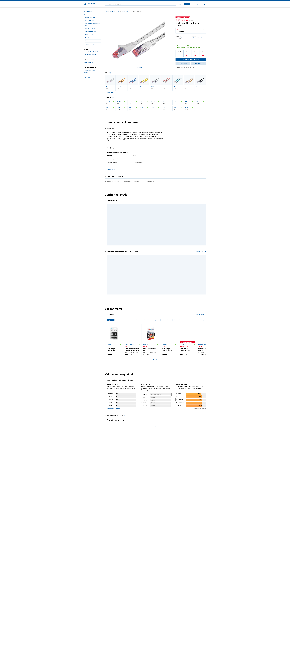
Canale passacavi (129, 346)
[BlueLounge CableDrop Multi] (187, 342)
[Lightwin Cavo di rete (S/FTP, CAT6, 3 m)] (151, 218)
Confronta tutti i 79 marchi (114, 410)
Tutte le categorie (88, 11)
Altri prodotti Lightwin (198, 37)
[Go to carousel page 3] (155, 245)
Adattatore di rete (90, 28)
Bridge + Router (89, 34)
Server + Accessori (90, 41)
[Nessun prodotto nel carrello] (205, 4)
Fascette (145, 346)
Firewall (86, 72)
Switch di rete (87, 77)
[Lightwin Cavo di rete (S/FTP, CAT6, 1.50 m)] (132, 218)
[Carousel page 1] (153, 245)
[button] (204, 30)
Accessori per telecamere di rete (92, 24)
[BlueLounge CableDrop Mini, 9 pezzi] (169, 342)
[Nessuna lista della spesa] (201, 4)
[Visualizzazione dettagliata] (121, 401)
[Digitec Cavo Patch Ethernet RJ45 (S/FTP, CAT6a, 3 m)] (206, 274)
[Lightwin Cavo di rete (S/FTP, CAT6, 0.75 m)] (206, 218)
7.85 (178, 20)
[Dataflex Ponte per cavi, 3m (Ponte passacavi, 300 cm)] (206, 342)
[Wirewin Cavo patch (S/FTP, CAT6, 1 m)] (169, 218)
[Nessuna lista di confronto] (197, 4)
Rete (85, 14)
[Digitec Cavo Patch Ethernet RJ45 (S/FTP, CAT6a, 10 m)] (169, 274)
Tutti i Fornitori (147, 183)
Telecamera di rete (90, 44)
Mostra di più (110, 92)
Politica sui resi (111, 183)
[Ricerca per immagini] (174, 4)
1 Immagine (139, 67)
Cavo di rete (88, 38)
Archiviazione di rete (90, 31)
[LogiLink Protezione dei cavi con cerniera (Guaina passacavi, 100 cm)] (132, 342)
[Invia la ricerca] (106, 4)
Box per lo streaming (89, 70)
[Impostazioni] (180, 4)
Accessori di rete (89, 20)
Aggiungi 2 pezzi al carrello (191, 59)
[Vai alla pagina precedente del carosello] (107, 223)
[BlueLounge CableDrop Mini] (114, 342)
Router (85, 75)
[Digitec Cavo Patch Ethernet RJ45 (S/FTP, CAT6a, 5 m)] (132, 274)
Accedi (187, 4)
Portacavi (109, 346)
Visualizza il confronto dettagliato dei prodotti (179, 200)
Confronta (184, 63)
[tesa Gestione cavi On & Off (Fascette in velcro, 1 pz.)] (151, 342)
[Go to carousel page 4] (156, 245)
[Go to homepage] (89, 4)
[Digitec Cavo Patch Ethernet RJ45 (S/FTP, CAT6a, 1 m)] (151, 274)
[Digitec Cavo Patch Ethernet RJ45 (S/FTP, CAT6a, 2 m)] (187, 274)
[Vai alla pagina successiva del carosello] (203, 223)
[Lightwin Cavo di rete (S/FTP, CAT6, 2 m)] (187, 218)
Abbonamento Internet (91, 17)
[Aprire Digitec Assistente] (194, 4)
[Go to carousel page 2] (154, 245)
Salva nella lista (199, 63)
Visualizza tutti (200, 200)
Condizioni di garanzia (130, 183)
